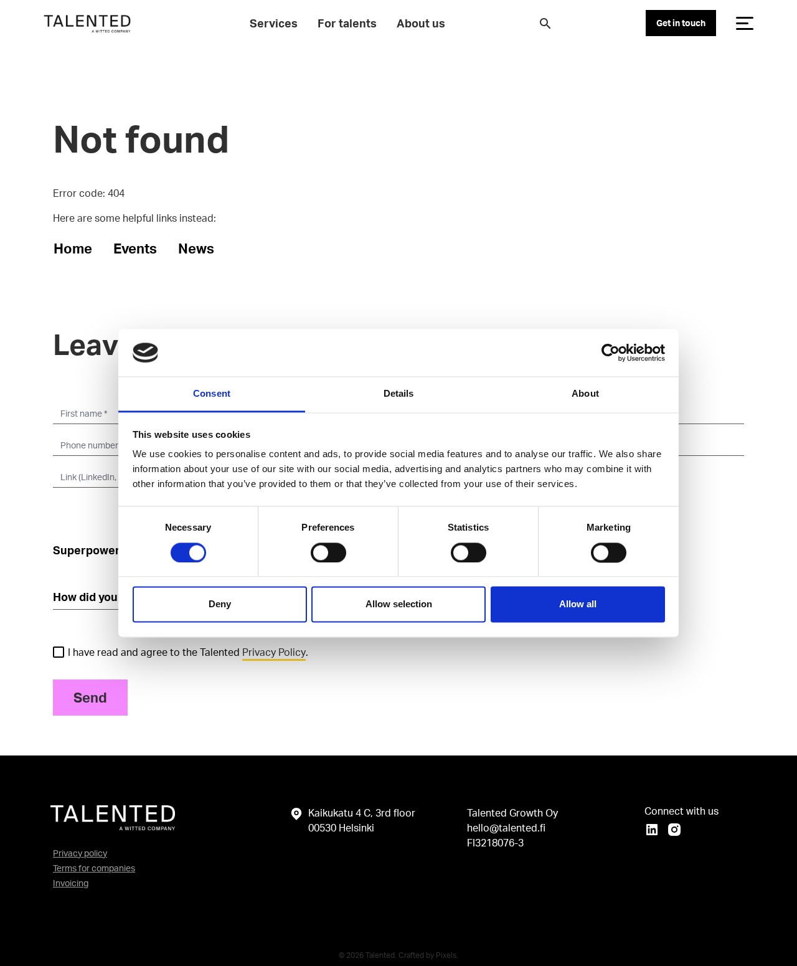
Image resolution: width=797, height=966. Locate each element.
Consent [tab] (211, 394)
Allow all (578, 604)
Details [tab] (399, 394)
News (196, 248)
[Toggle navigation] (744, 23)
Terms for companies (94, 868)
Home (73, 248)
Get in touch (680, 22)
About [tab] (585, 394)
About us (421, 23)
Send (90, 697)
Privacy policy (80, 853)
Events (135, 248)
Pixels (446, 955)
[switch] (328, 552)
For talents (347, 23)
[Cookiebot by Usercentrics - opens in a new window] (610, 352)
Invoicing (70, 883)
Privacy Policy (274, 652)
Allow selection (398, 604)
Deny (220, 604)
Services (274, 23)
